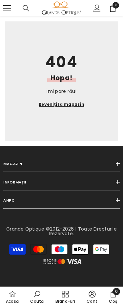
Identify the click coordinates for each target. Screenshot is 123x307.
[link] (37, 297)
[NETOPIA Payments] (62, 261)
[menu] (7, 8)
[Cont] (97, 8)
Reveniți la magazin (61, 104)
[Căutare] (26, 8)
